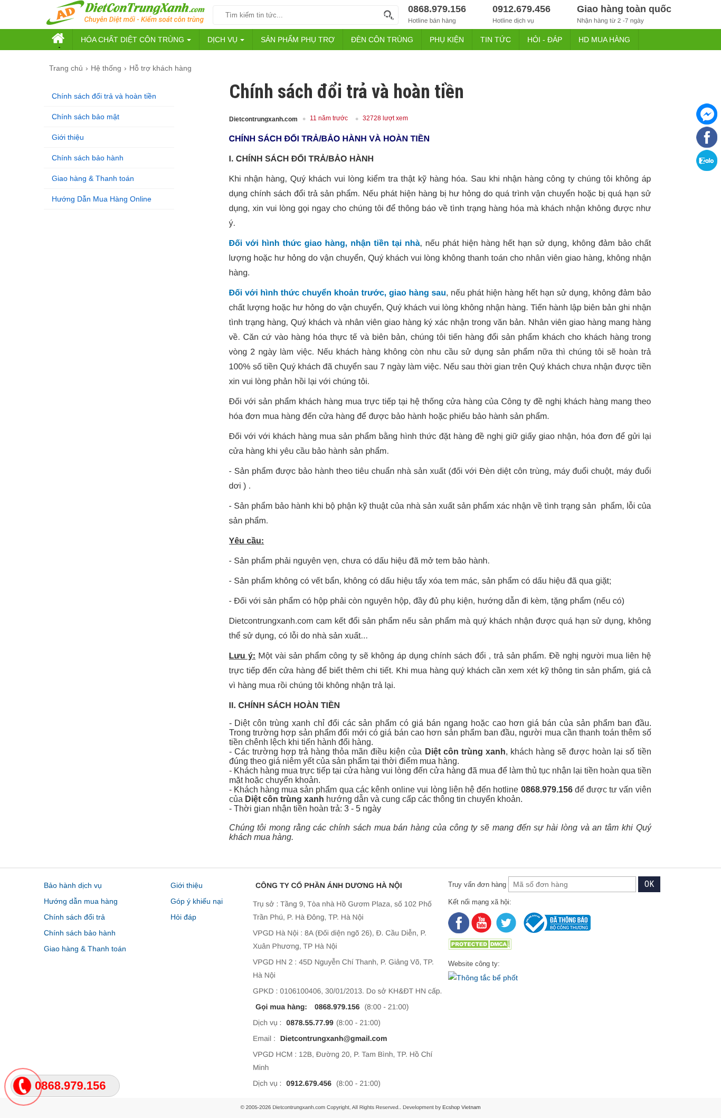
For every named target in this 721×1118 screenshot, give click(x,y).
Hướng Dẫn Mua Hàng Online (101, 199)
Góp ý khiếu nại (196, 901)
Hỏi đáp (183, 917)
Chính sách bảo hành (88, 158)
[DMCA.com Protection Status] (559, 945)
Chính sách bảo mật (85, 116)
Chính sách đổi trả (74, 917)
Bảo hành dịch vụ (73, 885)
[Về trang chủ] (125, 13)
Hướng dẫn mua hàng (81, 901)
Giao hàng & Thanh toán (93, 178)
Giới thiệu (68, 137)
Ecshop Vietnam (461, 1108)
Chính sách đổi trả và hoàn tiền (104, 96)
